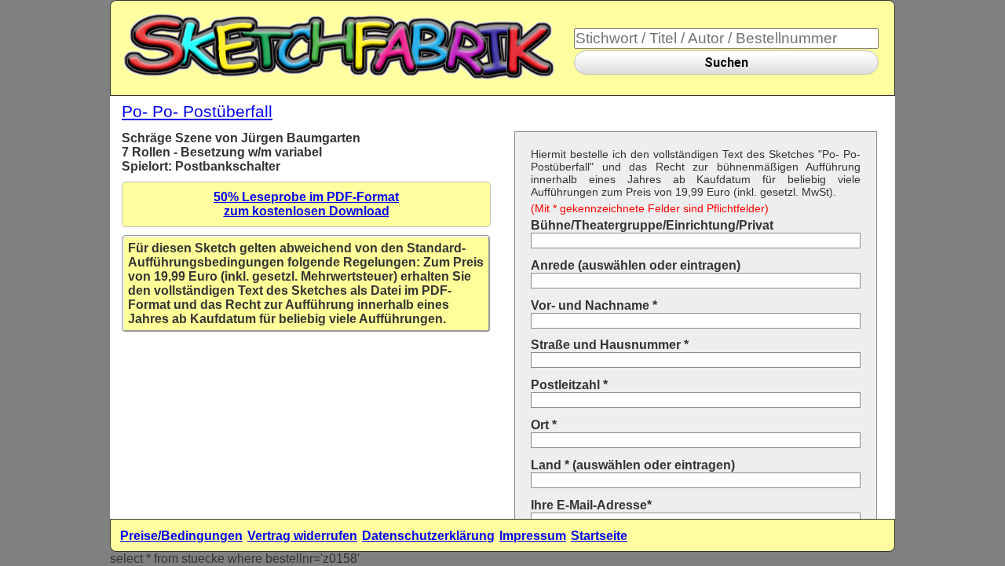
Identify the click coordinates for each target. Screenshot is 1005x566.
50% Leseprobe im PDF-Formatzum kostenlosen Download (306, 204)
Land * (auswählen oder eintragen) (633, 465)
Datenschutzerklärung (428, 535)
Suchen (726, 62)
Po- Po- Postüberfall (197, 111)
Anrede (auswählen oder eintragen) (635, 265)
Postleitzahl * (569, 384)
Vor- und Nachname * (594, 305)
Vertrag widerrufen (302, 535)
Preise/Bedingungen (181, 535)
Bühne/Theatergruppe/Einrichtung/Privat (652, 225)
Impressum (532, 535)
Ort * (544, 425)
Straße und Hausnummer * (610, 344)
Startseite (599, 535)
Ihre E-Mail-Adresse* (591, 505)
